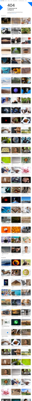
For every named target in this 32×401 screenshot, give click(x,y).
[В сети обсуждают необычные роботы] (16, 301)
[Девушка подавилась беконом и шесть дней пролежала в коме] (6, 383)
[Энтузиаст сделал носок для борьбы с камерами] (26, 92)
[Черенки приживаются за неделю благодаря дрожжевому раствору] (26, 102)
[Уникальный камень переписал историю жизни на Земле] (16, 373)
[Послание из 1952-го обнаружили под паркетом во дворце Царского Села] (16, 22)
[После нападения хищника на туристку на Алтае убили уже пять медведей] (6, 22)
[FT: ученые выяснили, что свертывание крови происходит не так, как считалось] (6, 102)
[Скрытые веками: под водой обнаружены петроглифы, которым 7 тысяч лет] (6, 251)
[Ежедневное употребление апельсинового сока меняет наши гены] (16, 72)
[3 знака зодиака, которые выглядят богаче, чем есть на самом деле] (26, 151)
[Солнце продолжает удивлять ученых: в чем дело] (6, 301)
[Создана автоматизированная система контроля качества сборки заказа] (16, 191)
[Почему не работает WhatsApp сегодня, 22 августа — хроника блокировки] (16, 383)
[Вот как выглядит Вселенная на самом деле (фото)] (16, 291)
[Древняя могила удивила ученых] (26, 323)
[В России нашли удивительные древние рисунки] (26, 72)
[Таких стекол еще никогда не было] (16, 161)
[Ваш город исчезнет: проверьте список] (26, 82)
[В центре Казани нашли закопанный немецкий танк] (26, 343)
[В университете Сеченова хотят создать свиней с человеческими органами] (16, 211)
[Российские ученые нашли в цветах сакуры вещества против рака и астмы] (26, 171)
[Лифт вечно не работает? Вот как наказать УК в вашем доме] (16, 251)
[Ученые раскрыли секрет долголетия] (26, 22)
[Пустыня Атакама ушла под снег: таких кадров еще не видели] (6, 92)
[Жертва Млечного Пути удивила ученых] (6, 111)
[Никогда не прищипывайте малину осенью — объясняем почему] (26, 32)
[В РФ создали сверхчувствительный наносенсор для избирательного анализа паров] (16, 271)
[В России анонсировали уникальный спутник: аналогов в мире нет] (16, 111)
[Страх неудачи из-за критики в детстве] (26, 251)
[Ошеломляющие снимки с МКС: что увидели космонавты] (6, 343)
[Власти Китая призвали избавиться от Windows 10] (6, 393)
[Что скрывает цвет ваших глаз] (16, 333)
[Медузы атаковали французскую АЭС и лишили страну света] (26, 291)
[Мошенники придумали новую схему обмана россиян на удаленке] (6, 62)
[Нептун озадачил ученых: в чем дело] (16, 92)
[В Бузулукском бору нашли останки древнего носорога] (26, 281)
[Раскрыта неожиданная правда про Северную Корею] (16, 363)
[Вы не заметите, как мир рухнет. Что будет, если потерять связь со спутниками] (26, 271)
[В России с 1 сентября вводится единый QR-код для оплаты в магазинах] (16, 181)
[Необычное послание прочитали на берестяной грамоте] (6, 52)
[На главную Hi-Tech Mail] (2, 0)
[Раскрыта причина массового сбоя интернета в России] (26, 261)
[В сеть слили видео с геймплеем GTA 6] (6, 261)
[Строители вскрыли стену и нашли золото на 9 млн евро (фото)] (6, 151)
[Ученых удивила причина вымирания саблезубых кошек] (26, 131)
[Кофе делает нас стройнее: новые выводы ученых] (16, 102)
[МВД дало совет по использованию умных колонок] (6, 181)
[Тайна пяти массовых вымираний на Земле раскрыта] (16, 323)
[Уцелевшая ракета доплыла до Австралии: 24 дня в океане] (6, 323)
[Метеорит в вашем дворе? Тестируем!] (26, 161)
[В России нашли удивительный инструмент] (6, 281)
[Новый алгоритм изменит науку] (6, 271)
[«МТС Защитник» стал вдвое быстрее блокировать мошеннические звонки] (16, 201)
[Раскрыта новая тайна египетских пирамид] (16, 343)
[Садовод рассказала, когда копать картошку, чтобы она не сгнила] (6, 311)
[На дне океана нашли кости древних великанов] (16, 52)
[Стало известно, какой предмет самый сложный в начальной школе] (26, 111)
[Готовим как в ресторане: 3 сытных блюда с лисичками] (16, 231)
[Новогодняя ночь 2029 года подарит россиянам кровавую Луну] (6, 121)
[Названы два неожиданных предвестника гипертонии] (6, 171)
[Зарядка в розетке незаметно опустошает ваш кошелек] (16, 42)
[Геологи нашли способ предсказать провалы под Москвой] (26, 393)
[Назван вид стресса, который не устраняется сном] (26, 211)
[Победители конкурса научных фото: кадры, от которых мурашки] (16, 241)
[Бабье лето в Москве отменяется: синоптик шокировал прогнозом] (26, 373)
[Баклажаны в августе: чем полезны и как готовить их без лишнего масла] (26, 121)
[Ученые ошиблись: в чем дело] (16, 141)
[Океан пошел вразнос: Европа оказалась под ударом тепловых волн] (16, 353)
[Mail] (0, 0)
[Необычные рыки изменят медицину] (6, 141)
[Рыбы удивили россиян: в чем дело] (6, 42)
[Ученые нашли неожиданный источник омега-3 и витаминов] (6, 161)
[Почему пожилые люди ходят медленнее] (26, 353)
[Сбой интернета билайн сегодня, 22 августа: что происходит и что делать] (16, 62)
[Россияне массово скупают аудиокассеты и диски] (6, 231)
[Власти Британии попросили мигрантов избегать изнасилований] (6, 363)
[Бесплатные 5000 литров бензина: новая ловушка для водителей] (6, 191)
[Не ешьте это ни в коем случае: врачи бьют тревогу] (26, 333)
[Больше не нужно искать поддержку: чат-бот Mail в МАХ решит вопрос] (6, 291)
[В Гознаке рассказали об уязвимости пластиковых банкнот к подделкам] (26, 241)
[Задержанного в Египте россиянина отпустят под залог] (26, 301)
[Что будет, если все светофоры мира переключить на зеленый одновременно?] (6, 221)
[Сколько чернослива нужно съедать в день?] (26, 52)
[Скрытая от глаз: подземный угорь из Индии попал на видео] (26, 221)
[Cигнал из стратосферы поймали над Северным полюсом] (6, 82)
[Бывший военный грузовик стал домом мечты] (6, 373)
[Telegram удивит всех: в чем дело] (6, 131)
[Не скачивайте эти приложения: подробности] (16, 171)
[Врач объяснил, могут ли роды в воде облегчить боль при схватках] (26, 62)
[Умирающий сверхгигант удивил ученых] (26, 201)
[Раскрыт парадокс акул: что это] (6, 72)
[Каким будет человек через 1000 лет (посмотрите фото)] (26, 141)
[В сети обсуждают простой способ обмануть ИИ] (26, 231)
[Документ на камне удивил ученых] (16, 32)
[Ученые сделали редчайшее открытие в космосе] (6, 201)
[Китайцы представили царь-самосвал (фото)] (6, 32)
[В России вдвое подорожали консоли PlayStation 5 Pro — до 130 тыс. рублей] (16, 261)
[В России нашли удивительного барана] (6, 333)
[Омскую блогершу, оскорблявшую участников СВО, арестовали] (26, 42)
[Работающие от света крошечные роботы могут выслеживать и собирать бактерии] (16, 281)
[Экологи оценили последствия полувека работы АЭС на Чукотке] (16, 82)
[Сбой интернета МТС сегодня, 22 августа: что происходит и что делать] (16, 131)
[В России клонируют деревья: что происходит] (16, 121)
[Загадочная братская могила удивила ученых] (26, 383)
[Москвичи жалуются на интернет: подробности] (16, 393)
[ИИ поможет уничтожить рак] (6, 211)
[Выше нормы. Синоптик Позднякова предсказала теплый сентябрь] (6, 353)
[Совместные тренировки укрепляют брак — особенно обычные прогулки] (26, 191)
